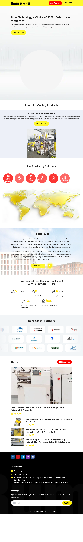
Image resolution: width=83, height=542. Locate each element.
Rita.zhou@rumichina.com (23, 472)
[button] (40, 95)
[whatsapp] (28, 457)
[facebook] (13, 457)
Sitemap (54, 512)
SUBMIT (67, 504)
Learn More (18, 32)
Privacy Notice (45, 512)
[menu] (70, 3)
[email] (33, 457)
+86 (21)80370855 (20, 475)
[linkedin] (23, 457)
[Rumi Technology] (21, 3)
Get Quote (54, 3)
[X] (18, 457)
